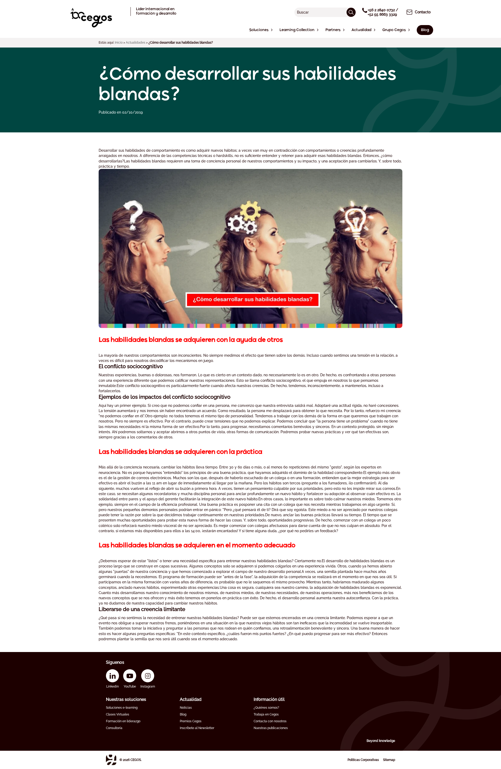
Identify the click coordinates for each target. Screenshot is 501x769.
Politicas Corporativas (363, 760)
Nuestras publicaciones (271, 728)
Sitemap (389, 760)
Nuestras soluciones (126, 699)
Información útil (269, 699)
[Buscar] (351, 12)
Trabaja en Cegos (266, 714)
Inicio (119, 42)
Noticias (186, 707)
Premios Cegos (190, 721)
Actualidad (190, 699)
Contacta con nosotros (270, 721)
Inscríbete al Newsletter (197, 728)
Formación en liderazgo (123, 721)
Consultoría (114, 728)
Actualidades (135, 42)
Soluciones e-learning (122, 707)
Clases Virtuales (117, 714)
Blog (183, 714)
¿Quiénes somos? (266, 707)
